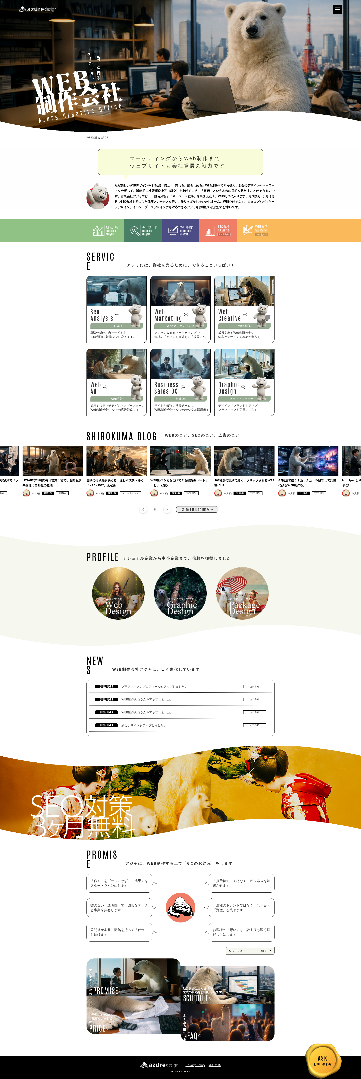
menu (337, 9)
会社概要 (215, 1065)
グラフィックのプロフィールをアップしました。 (154, 686)
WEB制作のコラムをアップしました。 (147, 699)
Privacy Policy (195, 1065)
